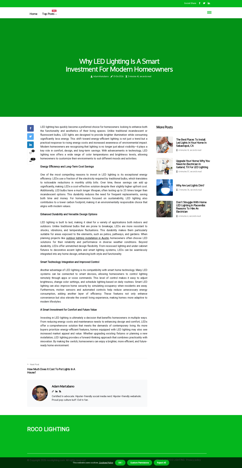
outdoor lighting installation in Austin (87, 238)
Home (33, 13)
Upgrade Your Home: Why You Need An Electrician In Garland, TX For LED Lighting (193, 164)
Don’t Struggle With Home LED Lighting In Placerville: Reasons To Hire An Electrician (191, 207)
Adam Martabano (101, 76)
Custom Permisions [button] (139, 462)
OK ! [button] (120, 462)
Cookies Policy (106, 462)
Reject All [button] (161, 462)
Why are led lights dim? (190, 185)
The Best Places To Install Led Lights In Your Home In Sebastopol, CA (191, 142)
